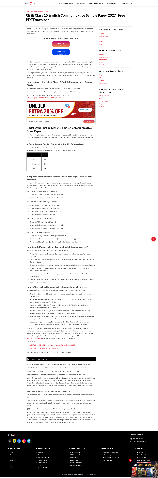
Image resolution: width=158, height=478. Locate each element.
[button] (66, 3)
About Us (140, 452)
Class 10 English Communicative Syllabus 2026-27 (44, 98)
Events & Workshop (76, 462)
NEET (12, 465)
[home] (30, 3)
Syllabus (40, 452)
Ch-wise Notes (42, 455)
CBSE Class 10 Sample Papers (39, 11)
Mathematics (103, 36)
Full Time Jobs (107, 460)
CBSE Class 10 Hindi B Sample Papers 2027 (45, 348)
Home (27, 11)
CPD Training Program (77, 455)
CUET (12, 462)
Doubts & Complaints (76, 465)
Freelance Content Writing (111, 457)
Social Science (103, 39)
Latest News (74, 460)
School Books (14, 468)
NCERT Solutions (43, 460)
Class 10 (12, 455)
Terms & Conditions (143, 455)
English (101, 41)
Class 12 (12, 460)
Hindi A (101, 44)
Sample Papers (42, 462)
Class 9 (12, 452)
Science (101, 33)
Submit (89, 121)
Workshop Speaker (109, 455)
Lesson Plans (74, 457)
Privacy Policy (141, 457)
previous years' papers (34, 338)
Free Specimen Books (76, 452)
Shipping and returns (143, 460)
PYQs (39, 465)
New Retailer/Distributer (110, 452)
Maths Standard (104, 96)
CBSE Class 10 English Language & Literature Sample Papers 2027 (52, 345)
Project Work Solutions (45, 468)
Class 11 (12, 457)
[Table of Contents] (153, 239)
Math (101, 78)
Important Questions (44, 457)
